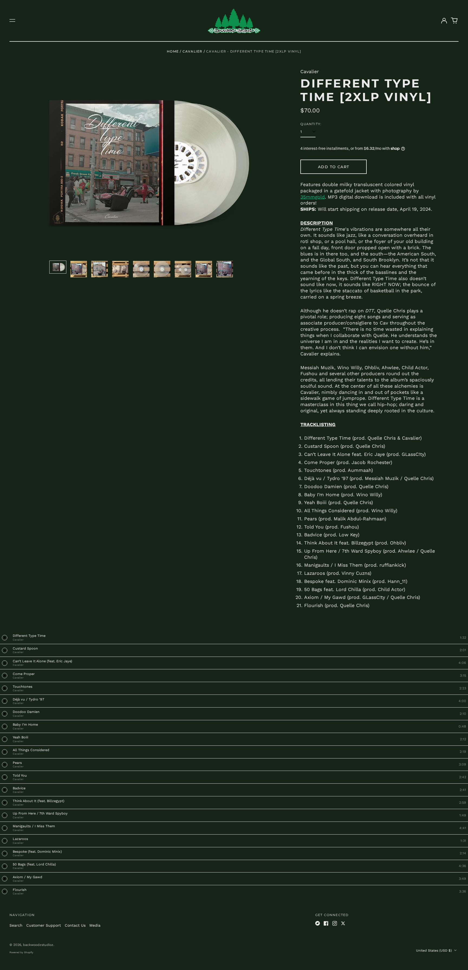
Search (15, 925)
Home (173, 51)
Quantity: (310, 124)
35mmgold (312, 197)
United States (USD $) (434, 950)
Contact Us (75, 925)
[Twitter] (343, 923)
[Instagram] (334, 923)
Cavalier (193, 51)
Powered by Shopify (21, 952)
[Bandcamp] (317, 923)
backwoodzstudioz (38, 945)
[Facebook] (326, 923)
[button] (454, 20)
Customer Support (43, 925)
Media (94, 925)
